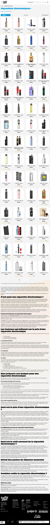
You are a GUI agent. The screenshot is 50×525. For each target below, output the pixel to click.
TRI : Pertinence (45, 15)
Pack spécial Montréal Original (19, 255)
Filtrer (4, 15)
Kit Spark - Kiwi (36, 501)
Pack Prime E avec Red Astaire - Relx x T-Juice (19, 98)
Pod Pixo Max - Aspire (31, 237)
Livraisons (23, 503)
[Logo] (5, 2)
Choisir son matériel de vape (16, 506)
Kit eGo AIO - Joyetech (31, 29)
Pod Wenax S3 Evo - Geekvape (6, 272)
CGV (8, 521)
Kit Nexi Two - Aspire (18, 183)
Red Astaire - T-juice (45, 505)
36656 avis (2, 523)
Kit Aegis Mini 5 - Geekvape (43, 237)
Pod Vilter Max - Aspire (44, 272)
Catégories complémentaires (6, 11)
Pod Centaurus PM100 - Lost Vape (6, 219)
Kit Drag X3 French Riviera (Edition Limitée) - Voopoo (18, 148)
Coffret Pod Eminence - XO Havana (43, 219)
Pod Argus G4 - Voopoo (44, 147)
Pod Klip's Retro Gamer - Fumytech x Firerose (19, 237)
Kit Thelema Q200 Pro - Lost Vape (43, 131)
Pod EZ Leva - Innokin (31, 272)
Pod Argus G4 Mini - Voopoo (31, 147)
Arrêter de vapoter (16, 502)
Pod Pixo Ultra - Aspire (44, 183)
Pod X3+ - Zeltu (6, 237)
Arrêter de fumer (15, 503)
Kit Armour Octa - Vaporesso (6, 64)
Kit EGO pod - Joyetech (31, 46)
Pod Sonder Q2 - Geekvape (31, 255)
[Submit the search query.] (27, 2)
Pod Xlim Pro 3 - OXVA (6, 183)
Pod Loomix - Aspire (6, 200)
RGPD (18, 521)
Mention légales (12, 522)
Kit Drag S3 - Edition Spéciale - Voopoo (19, 64)
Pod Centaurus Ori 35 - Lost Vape (43, 201)
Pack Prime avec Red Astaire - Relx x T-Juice (6, 98)
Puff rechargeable (28, 505)
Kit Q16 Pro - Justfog (6, 29)
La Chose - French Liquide (45, 507)
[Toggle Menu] (1, 2)
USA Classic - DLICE (45, 502)
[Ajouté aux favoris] (10, 35)
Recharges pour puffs (28, 507)
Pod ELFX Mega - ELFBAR (19, 272)
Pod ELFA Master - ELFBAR (43, 255)
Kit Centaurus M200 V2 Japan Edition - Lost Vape (31, 64)
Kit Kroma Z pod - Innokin (44, 29)
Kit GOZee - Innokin (6, 46)
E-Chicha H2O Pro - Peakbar (31, 80)
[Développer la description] (31, 8)
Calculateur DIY (15, 501)
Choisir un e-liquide (16, 507)
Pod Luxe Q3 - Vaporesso (19, 200)
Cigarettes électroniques (28, 502)
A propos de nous (24, 507)
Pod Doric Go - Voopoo (31, 165)
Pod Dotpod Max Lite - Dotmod (31, 97)
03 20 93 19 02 (5, 511)
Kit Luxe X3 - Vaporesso (6, 255)
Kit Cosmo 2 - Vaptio (43, 46)
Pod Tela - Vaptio (44, 97)
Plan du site (23, 504)
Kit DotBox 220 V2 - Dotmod (43, 165)
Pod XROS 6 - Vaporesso (19, 165)
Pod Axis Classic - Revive (6, 80)
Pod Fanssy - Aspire (31, 183)
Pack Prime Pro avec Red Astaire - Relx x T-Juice (43, 81)
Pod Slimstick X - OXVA (31, 200)
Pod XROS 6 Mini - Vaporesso (6, 165)
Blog (22, 502)
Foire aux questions (23, 509)
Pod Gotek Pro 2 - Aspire (19, 80)
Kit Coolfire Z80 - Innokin (19, 46)
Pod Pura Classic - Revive (44, 64)
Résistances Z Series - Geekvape (37, 505)
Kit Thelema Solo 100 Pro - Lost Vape (6, 148)
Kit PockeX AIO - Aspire (19, 29)
